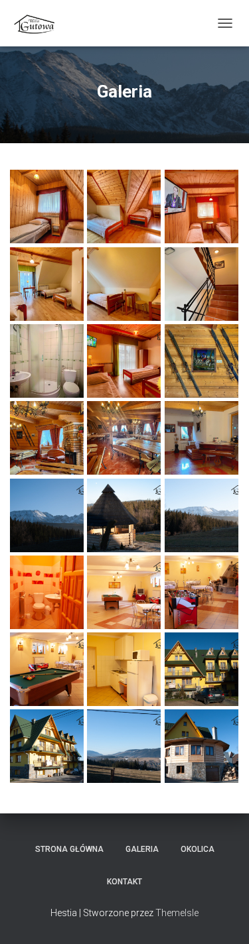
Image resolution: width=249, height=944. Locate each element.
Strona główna (69, 849)
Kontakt (124, 881)
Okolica (197, 849)
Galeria (142, 849)
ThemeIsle (177, 913)
